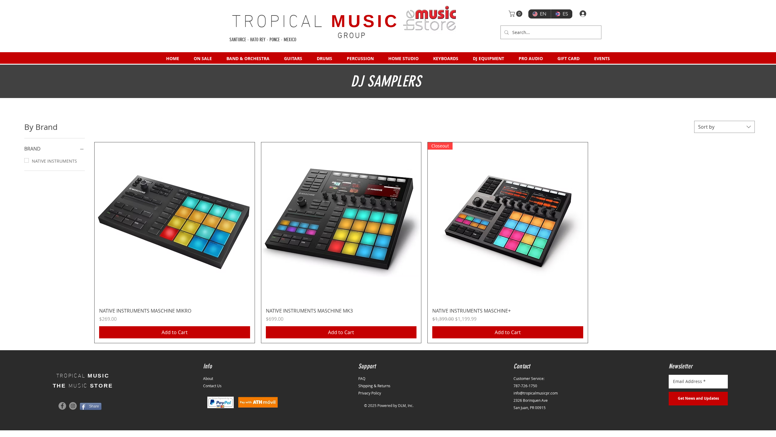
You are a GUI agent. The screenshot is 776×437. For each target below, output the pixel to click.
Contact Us (212, 385)
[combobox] (724, 127)
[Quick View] (175, 222)
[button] (516, 14)
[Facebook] (62, 406)
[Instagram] (73, 406)
